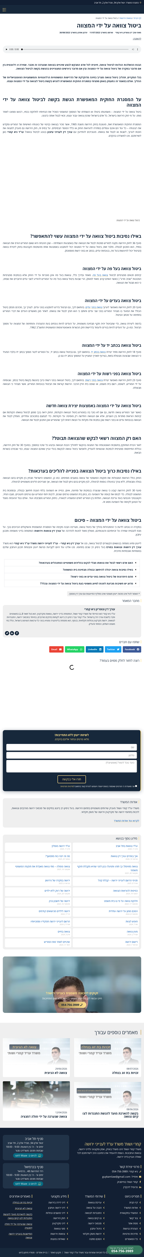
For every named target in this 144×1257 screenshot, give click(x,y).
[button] (72, 562)
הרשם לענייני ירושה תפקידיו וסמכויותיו (50, 921)
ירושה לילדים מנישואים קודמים (54, 911)
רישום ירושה (131, 941)
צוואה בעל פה (100, 275)
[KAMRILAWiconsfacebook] (17, 633)
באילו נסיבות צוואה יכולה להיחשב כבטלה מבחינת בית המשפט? (98, 569)
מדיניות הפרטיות (67, 786)
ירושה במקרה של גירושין (57, 880)
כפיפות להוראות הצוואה (125, 890)
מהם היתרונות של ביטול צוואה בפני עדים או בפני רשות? (102, 576)
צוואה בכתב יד (98, 352)
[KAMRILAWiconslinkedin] (12, 633)
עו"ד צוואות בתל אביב (127, 846)
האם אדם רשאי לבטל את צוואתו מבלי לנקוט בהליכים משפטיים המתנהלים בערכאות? (86, 562)
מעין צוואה (132, 931)
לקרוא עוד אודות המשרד (126, 820)
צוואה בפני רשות (94, 380)
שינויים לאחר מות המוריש (57, 941)
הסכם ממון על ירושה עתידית (123, 911)
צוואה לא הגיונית (23, 1208)
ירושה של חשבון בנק (59, 901)
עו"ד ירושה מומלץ (61, 846)
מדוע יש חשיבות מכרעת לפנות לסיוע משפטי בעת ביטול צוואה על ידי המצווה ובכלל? (86, 583)
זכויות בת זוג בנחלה (22, 1202)
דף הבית (137, 18)
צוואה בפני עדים (94, 307)
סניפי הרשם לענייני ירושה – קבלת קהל (118, 880)
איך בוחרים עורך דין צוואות (124, 856)
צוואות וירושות (126, 18)
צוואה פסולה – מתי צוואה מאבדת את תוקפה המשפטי (42, 866)
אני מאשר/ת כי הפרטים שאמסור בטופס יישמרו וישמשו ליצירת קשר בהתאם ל (97, 786)
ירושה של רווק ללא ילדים (57, 890)
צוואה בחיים (64, 931)
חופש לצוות (132, 921)
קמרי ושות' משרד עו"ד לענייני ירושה (113, 1144)
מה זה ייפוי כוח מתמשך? (57, 856)
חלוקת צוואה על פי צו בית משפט (121, 901)
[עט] (7, 633)
